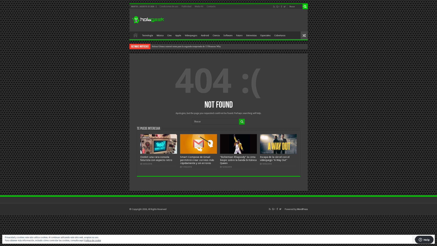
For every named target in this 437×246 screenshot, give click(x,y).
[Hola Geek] (148, 19)
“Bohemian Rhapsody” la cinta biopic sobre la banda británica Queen (238, 160)
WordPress (302, 209)
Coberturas (279, 35)
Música (160, 35)
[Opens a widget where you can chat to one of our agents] (424, 240)
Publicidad (186, 6)
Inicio (135, 35)
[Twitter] (284, 7)
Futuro (239, 35)
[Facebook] (281, 7)
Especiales (265, 35)
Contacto (211, 6)
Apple (178, 35)
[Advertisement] (243, 20)
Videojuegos (191, 35)
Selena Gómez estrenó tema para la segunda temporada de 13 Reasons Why (186, 46)
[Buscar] (305, 6)
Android (205, 35)
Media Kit (199, 6)
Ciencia (216, 35)
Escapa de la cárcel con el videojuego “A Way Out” (275, 158)
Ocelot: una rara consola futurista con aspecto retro (156, 158)
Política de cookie (92, 240)
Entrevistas (251, 35)
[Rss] (274, 7)
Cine (169, 35)
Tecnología (147, 35)
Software (227, 35)
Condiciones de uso (169, 6)
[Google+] (278, 7)
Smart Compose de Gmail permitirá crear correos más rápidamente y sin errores (197, 160)
